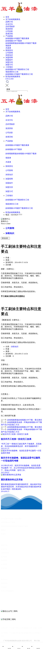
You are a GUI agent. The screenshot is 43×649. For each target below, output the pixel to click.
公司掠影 (9, 31)
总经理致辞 (10, 26)
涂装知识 (9, 55)
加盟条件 (9, 60)
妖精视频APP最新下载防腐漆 (17, 38)
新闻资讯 (9, 50)
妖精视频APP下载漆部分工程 (17, 69)
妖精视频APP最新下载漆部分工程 (19, 74)
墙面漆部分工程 (12, 72)
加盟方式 (9, 65)
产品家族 (9, 36)
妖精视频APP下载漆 (14, 41)
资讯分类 (5, 238)
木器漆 (8, 48)
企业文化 (9, 24)
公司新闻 (9, 53)
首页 (7, 17)
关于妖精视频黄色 (13, 19)
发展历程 (9, 34)
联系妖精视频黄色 (13, 76)
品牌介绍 (9, 22)
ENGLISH (10, 79)
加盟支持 (9, 62)
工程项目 (9, 67)
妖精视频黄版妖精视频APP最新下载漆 (21, 43)
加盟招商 (9, 57)
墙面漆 (8, 46)
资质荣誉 (9, 29)
